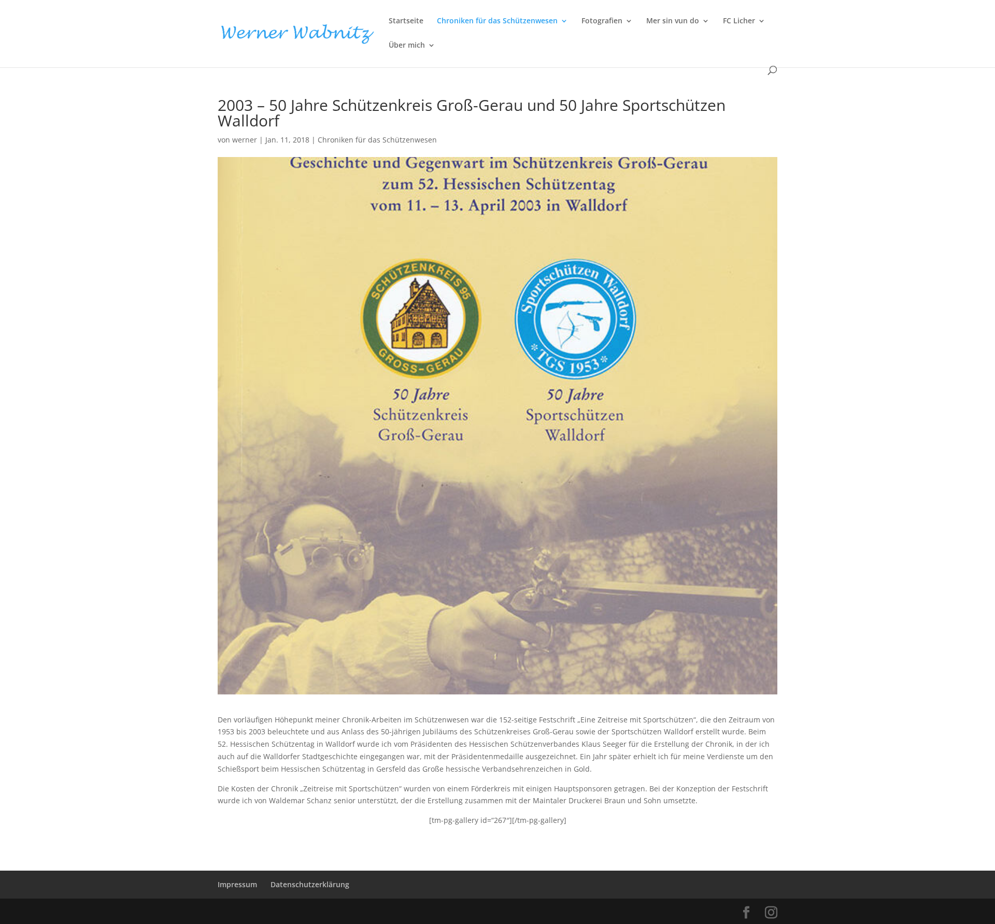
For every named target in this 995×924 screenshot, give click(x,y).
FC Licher (739, 21)
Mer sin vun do (672, 21)
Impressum (237, 884)
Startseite (406, 21)
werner (244, 140)
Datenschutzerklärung (310, 884)
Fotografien (601, 21)
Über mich (407, 45)
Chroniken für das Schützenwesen (497, 21)
